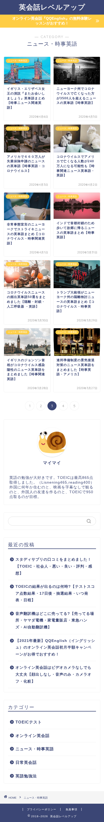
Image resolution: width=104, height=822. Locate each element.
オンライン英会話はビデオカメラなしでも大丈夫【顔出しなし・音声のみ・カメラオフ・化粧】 (53, 674)
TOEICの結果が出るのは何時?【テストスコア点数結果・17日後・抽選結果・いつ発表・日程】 (55, 593)
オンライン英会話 (32, 735)
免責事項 (71, 809)
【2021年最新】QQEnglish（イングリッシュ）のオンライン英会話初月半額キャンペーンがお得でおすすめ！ (55, 647)
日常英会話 (26, 762)
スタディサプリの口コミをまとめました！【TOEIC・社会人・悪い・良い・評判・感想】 (53, 566)
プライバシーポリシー (41, 809)
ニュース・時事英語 (34, 749)
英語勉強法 (26, 776)
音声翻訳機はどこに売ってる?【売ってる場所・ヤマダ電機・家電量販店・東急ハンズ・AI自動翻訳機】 (54, 620)
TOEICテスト (28, 722)
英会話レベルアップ (52, 7)
